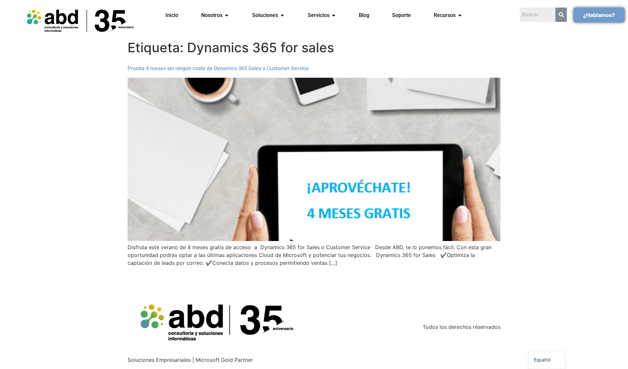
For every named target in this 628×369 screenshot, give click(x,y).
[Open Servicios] (333, 15)
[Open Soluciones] (282, 15)
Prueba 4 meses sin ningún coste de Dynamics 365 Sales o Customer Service (218, 68)
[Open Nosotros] (226, 15)
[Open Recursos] (459, 15)
